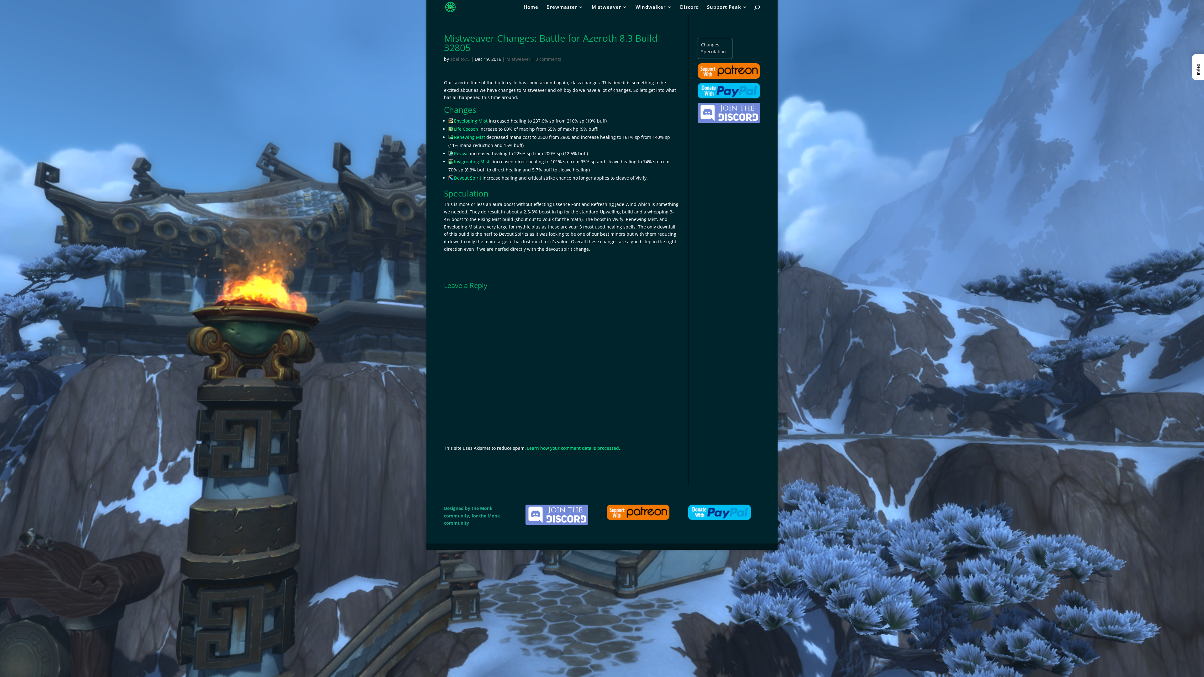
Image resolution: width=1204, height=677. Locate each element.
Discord (689, 7)
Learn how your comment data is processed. (573, 448)
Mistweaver (606, 7)
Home (531, 7)
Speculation (713, 52)
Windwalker (651, 7)
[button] (1198, 67)
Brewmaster (562, 7)
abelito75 (460, 59)
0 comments (548, 59)
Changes (710, 45)
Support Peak (724, 7)
